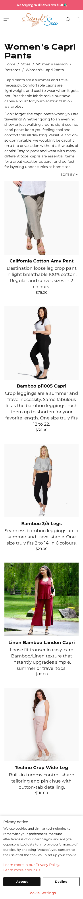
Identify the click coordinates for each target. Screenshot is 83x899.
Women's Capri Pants (45, 70)
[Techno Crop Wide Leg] (41, 724)
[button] (42, 20)
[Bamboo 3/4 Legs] (41, 480)
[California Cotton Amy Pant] (41, 218)
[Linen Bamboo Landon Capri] (41, 599)
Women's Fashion (52, 64)
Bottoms (12, 70)
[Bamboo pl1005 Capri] (41, 343)
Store (26, 64)
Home (9, 64)
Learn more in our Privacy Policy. (31, 865)
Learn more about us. (22, 870)
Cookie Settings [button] (41, 893)
